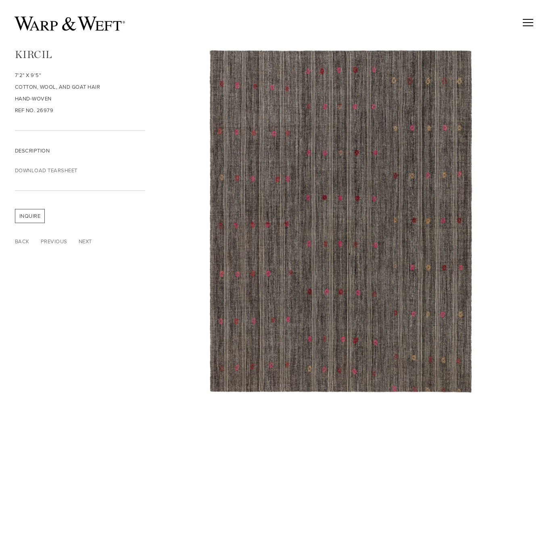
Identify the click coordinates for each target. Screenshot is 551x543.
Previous (54, 241)
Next (85, 241)
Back (22, 241)
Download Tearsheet (46, 170)
